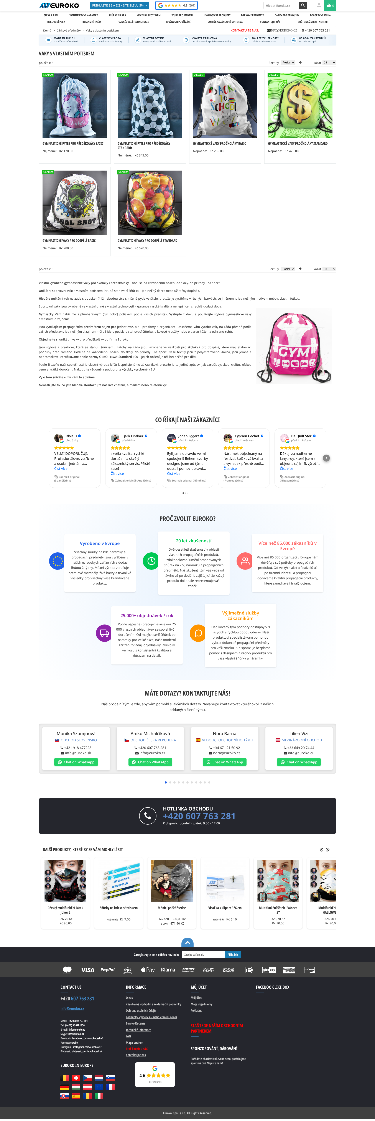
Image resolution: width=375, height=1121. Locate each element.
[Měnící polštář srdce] (172, 881)
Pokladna (196, 1010)
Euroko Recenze (135, 1023)
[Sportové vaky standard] (150, 203)
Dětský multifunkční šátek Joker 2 (65, 910)
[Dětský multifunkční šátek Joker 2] (65, 881)
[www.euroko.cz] (59, 5)
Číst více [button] (60, 468)
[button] (48, 458)
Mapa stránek (134, 1042)
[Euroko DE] (64, 1087)
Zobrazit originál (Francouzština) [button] (236, 478)
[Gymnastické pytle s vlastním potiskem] (150, 105)
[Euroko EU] (99, 1087)
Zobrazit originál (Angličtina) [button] (133, 480)
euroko (74, 1043)
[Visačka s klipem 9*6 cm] (225, 881)
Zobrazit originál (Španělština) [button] (66, 478)
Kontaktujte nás (136, 1055)
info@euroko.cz (283, 30)
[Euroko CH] (76, 1078)
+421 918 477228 (77, 747)
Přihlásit (233, 954)
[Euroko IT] (99, 1096)
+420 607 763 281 (152, 747)
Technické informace (138, 1030)
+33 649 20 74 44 (300, 747)
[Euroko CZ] (87, 1078)
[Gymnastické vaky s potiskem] (225, 105)
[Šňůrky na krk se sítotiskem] (119, 881)
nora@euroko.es (226, 753)
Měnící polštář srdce (172, 907)
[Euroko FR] (110, 1087)
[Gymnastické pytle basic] (75, 105)
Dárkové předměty (68, 30)
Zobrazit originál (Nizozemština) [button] (292, 478)
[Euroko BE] (64, 1078)
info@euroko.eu (301, 753)
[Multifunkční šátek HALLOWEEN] (331, 881)
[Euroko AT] (87, 1087)
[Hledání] (303, 5)
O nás (129, 997)
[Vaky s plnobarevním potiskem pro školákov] (300, 105)
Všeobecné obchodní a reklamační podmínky (153, 1004)
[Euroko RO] (87, 1096)
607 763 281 (77, 998)
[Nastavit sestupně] (300, 62)
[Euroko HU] (76, 1087)
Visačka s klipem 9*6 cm (225, 907)
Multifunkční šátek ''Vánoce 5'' (278, 910)
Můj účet (196, 997)
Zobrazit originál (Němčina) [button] (189, 480)
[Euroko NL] (99, 1078)
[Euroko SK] (64, 1096)
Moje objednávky (201, 1004)
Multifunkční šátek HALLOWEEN (331, 910)
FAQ (128, 1036)
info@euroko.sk (78, 753)
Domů (47, 30)
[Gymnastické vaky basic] (75, 203)
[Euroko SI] (110, 1078)
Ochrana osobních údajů (141, 1010)
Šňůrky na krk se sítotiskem (119, 907)
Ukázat (316, 63)
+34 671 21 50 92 (226, 747)
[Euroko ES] (76, 1096)
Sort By (274, 63)
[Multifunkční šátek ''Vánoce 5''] (278, 881)
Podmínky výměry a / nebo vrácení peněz (151, 1017)
